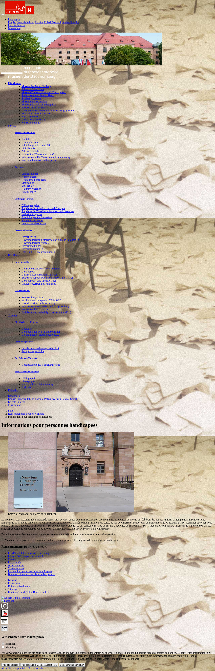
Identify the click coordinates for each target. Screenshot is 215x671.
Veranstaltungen (30, 173)
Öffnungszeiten (30, 142)
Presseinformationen (32, 248)
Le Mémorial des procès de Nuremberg (29, 553)
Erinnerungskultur (24, 341)
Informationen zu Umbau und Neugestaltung (45, 306)
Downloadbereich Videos (35, 242)
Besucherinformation (25, 132)
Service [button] (12, 125)
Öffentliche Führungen (34, 179)
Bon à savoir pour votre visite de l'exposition (31, 574)
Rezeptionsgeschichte (33, 351)
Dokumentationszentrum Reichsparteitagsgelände (48, 110)
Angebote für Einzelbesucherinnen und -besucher (48, 211)
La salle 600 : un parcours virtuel (25, 556)
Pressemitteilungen (31, 245)
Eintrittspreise (29, 148)
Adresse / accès (16, 565)
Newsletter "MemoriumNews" (38, 154)
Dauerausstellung (23, 262)
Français (21, 22)
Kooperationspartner (32, 220)
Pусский (56, 22)
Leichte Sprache (70, 22)
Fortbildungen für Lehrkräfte (37, 217)
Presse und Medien (23, 230)
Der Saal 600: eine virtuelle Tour (39, 280)
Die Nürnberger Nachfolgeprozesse (40, 334)
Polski (47, 22)
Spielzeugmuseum (31, 98)
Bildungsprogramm (24, 198)
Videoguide (28, 185)
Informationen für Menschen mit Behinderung (46, 157)
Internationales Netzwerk (35, 309)
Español (39, 22)
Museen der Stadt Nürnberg (36, 86)
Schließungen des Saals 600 (36, 145)
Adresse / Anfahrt (31, 151)
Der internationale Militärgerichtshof (41, 331)
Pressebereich (29, 236)
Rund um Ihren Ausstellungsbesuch (40, 160)
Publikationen (29, 191)
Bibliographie (29, 378)
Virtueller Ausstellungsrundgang (39, 283)
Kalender (13, 390)
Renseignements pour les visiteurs (26, 413)
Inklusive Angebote (32, 214)
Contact (12, 559)
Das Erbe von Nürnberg (26, 358)
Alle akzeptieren (10, 665)
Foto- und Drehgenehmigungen (38, 252)
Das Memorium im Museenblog (38, 303)
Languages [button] (14, 19)
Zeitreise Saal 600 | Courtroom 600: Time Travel (47, 277)
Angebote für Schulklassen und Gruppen (43, 208)
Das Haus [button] (13, 255)
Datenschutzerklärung (19, 586)
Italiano (30, 22)
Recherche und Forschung (27, 371)
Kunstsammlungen (31, 122)
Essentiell (10, 643)
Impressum (14, 583)
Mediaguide (28, 182)
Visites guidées (16, 568)
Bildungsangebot (30, 205)
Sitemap (12, 589)
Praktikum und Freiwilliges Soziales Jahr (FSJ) (46, 312)
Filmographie (29, 381)
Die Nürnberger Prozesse (26, 322)
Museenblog (14, 28)
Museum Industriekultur (34, 101)
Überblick (27, 328)
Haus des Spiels (30, 116)
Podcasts (26, 387)
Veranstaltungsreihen (33, 297)
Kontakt (26, 139)
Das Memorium (22, 290)
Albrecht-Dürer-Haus (33, 89)
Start (10, 410)
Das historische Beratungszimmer (39, 274)
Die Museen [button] (14, 83)
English (12, 22)
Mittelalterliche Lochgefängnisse (39, 104)
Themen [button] (12, 315)
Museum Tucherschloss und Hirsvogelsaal (44, 92)
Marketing (10, 647)
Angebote (19, 167)
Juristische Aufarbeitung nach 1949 (40, 348)
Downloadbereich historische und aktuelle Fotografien (50, 239)
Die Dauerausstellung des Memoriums (42, 268)
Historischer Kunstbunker (35, 107)
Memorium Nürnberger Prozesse (39, 113)
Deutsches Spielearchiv (34, 119)
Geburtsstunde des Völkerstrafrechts (41, 364)
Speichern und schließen (72, 665)
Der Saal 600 (28, 271)
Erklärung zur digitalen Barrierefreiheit (28, 592)
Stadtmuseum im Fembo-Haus (38, 95)
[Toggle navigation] (2, 14)
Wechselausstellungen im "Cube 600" (41, 300)
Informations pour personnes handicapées (30, 571)
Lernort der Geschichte (34, 223)
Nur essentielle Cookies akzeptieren (39, 665)
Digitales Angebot (31, 188)
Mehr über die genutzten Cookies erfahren (23, 668)
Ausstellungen (29, 176)
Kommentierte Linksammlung (37, 384)
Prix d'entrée (14, 562)
